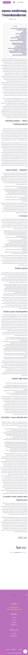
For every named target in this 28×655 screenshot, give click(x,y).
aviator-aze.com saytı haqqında (20, 49)
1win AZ (20, 537)
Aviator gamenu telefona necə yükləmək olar (17, 50)
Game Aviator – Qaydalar (21, 29)
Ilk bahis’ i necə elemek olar (21, 36)
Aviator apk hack (23, 35)
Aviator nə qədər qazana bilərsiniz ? (19, 44)
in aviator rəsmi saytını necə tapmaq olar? (18, 37)
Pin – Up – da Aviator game (21, 45)
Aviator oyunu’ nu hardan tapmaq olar (19, 42)
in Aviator (24, 31)
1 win (26, 76)
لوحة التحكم (14, 624)
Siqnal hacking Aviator (22, 38)
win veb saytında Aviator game (20, 46)
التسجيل (14, 633)
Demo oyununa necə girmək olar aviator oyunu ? (17, 48)
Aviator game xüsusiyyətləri (21, 33)
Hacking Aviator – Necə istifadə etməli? (18, 28)
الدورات (14, 617)
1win (25, 537)
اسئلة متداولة (14, 635)
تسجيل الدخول (7, 2)
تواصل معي (14, 622)
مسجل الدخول (17, 552)
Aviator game (23, 32)
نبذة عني (14, 620)
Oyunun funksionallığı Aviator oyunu (19, 54)
